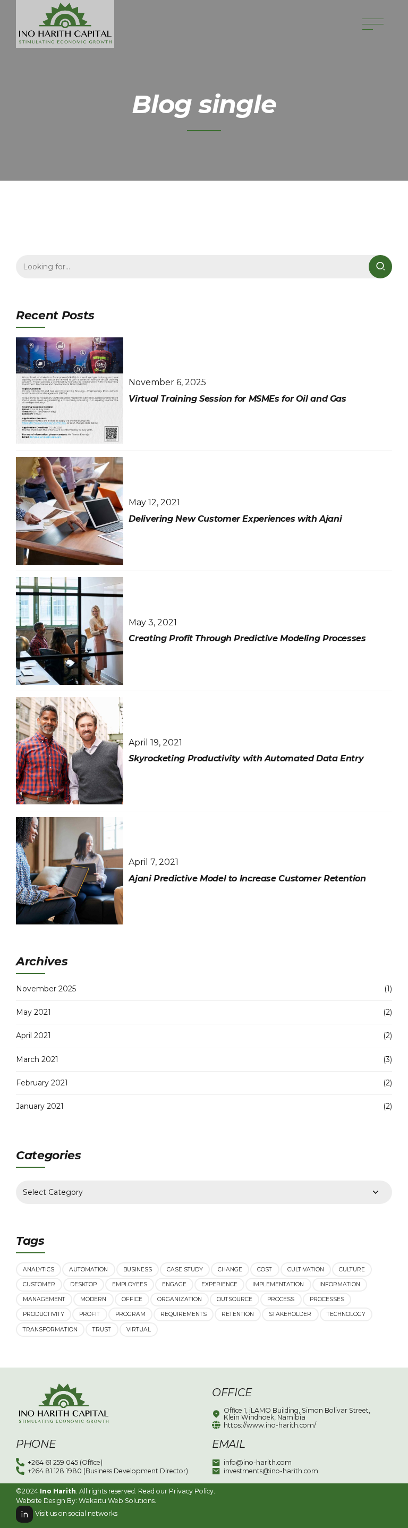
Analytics (38, 1269)
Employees (129, 1284)
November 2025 (46, 989)
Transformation (50, 1329)
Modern (93, 1299)
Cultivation (305, 1269)
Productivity (43, 1314)
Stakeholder (290, 1314)
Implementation (278, 1284)
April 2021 (33, 1035)
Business (137, 1269)
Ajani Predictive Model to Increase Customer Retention (247, 878)
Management (44, 1299)
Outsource (234, 1299)
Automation (88, 1269)
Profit (89, 1314)
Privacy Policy (191, 1491)
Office (132, 1299)
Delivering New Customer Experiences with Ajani (235, 519)
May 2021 (33, 1012)
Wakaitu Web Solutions (117, 1501)
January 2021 (40, 1106)
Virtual (138, 1329)
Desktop (83, 1284)
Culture (352, 1269)
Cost (264, 1269)
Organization (179, 1299)
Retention (238, 1314)
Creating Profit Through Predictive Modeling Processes (247, 638)
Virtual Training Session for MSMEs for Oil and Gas (237, 399)
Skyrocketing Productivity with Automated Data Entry (246, 758)
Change (230, 1269)
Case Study (185, 1269)
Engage (174, 1284)
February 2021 (42, 1083)
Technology (346, 1314)
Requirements (183, 1314)
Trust (101, 1329)
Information (339, 1284)
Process (280, 1299)
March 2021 (37, 1059)
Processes (327, 1299)
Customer (39, 1284)
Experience (219, 1284)
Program (130, 1314)
